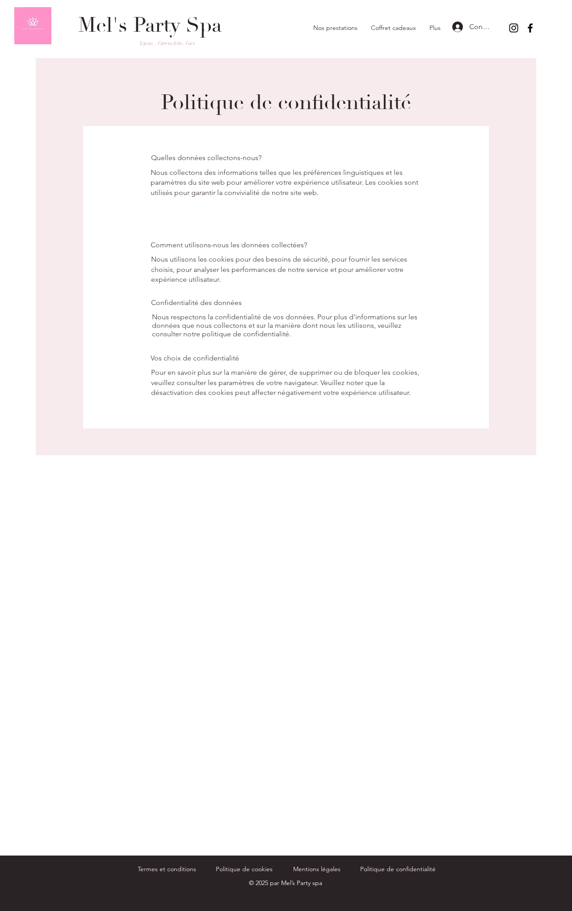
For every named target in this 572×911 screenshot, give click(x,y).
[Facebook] (530, 28)
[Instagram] (514, 28)
